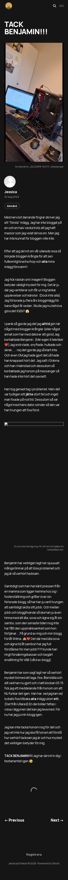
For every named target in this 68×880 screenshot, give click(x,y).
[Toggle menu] (61, 6)
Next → (57, 820)
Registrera (34, 855)
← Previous (14, 820)
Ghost (56, 863)
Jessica (10, 192)
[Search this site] (54, 6)
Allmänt (12, 206)
